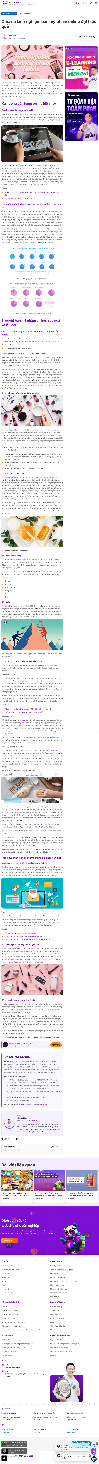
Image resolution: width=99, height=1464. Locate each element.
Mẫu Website (54, 1297)
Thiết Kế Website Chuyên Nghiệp (61, 1270)
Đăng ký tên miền (56, 1266)
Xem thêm (6, 1198)
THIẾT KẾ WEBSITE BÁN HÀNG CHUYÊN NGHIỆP (43, 1037)
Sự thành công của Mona (10, 1270)
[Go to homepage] (19, 3)
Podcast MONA (6, 1293)
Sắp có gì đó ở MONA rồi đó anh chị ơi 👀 (17, 1443)
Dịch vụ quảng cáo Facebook (11, 1314)
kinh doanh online (14, 165)
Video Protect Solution (58, 1326)
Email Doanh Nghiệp (57, 1318)
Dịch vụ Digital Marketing (10, 1311)
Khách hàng (5, 1273)
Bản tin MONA (6, 1289)
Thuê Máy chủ (55, 1311)
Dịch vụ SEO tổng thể (17, 1091)
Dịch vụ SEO (5, 1307)
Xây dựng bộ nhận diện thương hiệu (62, 1340)
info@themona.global (12, 1367)
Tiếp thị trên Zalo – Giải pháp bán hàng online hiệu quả (24, 712)
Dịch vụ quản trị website (58, 1285)
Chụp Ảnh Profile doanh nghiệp (61, 1351)
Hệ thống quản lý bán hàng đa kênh (13, 1348)
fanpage (23, 720)
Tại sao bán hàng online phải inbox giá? (18, 198)
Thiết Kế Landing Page (9, 1318)
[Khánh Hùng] (9, 1124)
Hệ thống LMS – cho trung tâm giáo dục (15, 1340)
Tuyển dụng (5, 1277)
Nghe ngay (56, 1045)
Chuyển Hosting (55, 1330)
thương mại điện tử (52, 750)
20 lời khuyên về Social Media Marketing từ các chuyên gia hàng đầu (29, 939)
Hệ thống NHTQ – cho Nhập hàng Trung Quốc (17, 1344)
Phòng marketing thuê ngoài (11, 1326)
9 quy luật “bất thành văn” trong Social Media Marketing (24, 936)
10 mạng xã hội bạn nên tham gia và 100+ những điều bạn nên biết (28, 709)
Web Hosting (54, 1273)
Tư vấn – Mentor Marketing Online (13, 1322)
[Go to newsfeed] (5, 1443)
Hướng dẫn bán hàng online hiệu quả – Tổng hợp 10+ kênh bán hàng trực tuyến (16, 1194)
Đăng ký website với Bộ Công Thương (63, 1281)
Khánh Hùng (22, 1118)
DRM (52, 1322)
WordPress (42, 827)
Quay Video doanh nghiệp (59, 1348)
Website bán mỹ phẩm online (46, 849)
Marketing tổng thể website (59, 1289)
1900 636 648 (25, 1105)
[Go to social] (89, 1455)
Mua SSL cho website (57, 1277)
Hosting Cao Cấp (56, 1307)
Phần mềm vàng (7, 1355)
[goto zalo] (93, 1444)
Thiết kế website (15, 1097)
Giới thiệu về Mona (7, 1266)
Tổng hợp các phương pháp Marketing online (20, 933)
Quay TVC (53, 1355)
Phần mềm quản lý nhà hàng (11, 1351)
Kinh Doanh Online (9, 14)
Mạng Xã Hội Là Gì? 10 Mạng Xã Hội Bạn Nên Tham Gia (81, 1194)
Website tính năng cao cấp (59, 1293)
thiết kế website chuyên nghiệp (31, 837)
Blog (3, 1285)
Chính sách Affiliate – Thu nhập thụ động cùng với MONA (21, 1330)
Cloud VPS (54, 1314)
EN (85, 3)
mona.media (43, 1105)
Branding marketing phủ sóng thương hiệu (64, 1344)
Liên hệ (3, 1281)
